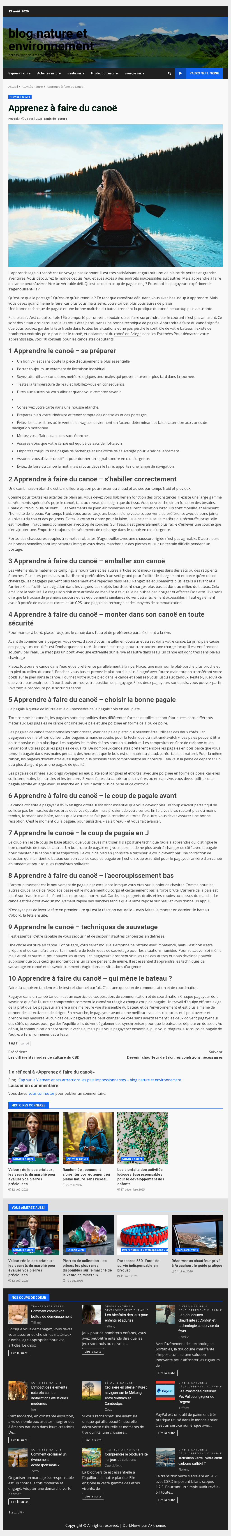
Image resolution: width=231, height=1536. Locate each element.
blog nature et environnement (51, 39)
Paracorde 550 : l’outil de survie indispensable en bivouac (142, 1235)
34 (20, 1512)
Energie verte (134, 73)
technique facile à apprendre (165, 842)
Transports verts (187, 1249)
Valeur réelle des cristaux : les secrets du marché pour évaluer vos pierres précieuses (33, 1138)
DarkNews (132, 1525)
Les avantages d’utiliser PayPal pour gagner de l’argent (197, 1396)
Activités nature (49, 73)
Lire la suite (19, 1353)
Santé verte (75, 73)
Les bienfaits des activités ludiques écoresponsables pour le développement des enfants (142, 1138)
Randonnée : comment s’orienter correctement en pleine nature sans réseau (88, 1138)
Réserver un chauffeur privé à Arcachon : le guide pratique (197, 1235)
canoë (25, 1043)
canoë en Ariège (127, 333)
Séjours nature (19, 73)
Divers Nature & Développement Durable (148, 1249)
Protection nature (104, 73)
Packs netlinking (204, 73)
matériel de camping (56, 570)
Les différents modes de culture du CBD (43, 1054)
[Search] (169, 73)
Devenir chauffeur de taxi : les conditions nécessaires (175, 1054)
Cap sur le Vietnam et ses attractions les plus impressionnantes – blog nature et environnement (99, 1079)
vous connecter (41, 1093)
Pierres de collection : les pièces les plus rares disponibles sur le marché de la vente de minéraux (88, 1235)
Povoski (14, 119)
